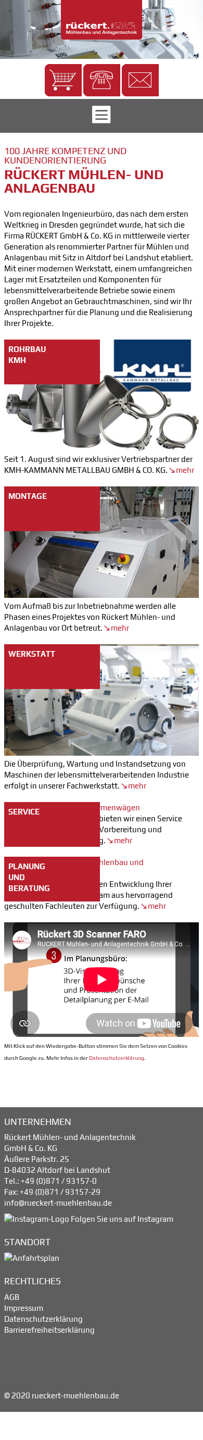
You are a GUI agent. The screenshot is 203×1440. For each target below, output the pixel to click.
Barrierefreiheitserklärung (49, 1329)
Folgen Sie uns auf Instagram (121, 1218)
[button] (63, 80)
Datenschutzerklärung (116, 1058)
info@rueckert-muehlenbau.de (58, 1202)
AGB (11, 1297)
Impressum (23, 1308)
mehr (184, 470)
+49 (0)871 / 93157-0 (59, 1180)
